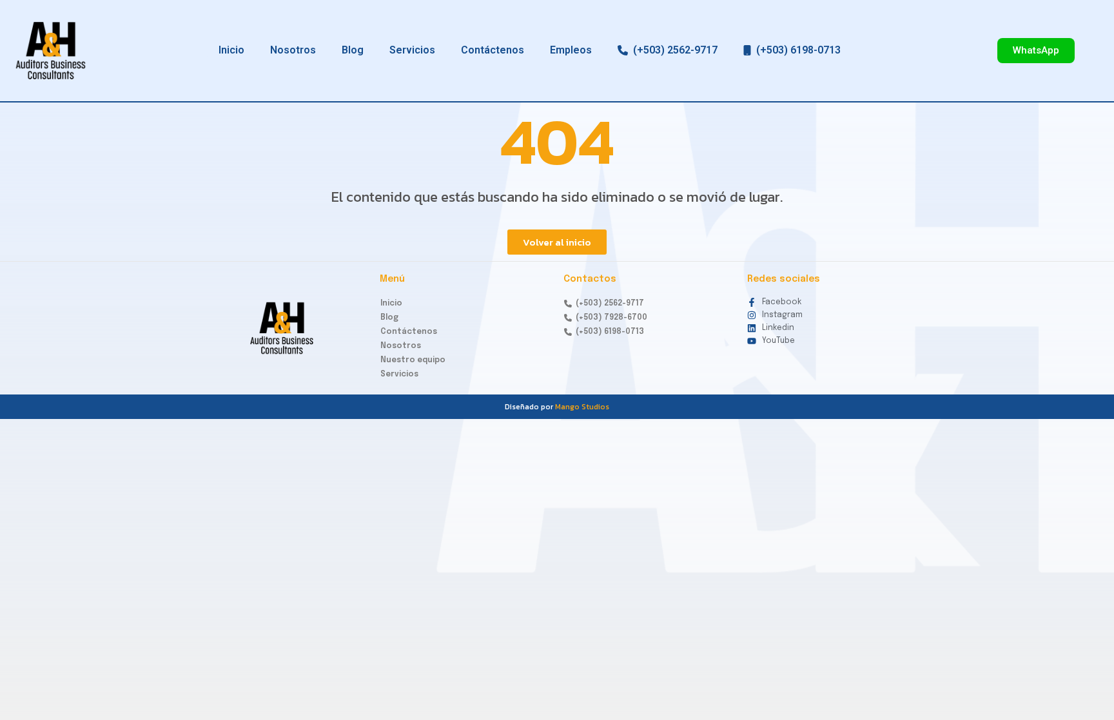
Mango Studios (582, 407)
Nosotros (293, 50)
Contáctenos (492, 50)
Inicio (231, 50)
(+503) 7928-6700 (609, 318)
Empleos (571, 50)
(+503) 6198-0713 (796, 50)
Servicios (412, 50)
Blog (353, 50)
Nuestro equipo (412, 360)
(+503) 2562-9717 (673, 50)
